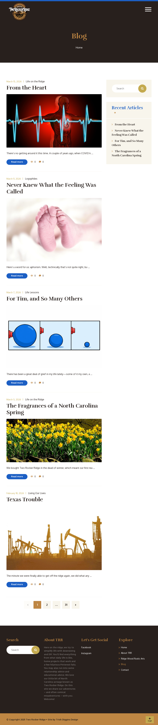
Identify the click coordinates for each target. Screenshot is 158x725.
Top (150, 721)
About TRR (126, 653)
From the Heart (125, 124)
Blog (123, 664)
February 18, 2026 (15, 493)
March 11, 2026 (13, 178)
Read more (17, 161)
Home (124, 647)
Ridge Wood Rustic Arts (133, 658)
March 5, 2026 (13, 399)
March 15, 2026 (14, 81)
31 (66, 604)
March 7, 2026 (13, 292)
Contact (125, 670)
